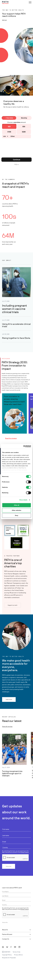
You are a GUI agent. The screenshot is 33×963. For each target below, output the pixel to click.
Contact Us (5, 939)
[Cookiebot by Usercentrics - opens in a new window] (23, 446)
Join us (4, 20)
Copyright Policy (7, 954)
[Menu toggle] (30, 2)
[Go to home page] (5, 2)
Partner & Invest (7, 934)
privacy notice (25, 852)
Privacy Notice (18, 954)
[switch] (28, 481)
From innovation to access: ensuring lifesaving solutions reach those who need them (14, 400)
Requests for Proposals (9, 957)
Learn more (9, 699)
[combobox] (16, 848)
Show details (23, 500)
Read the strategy (11, 438)
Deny (16, 515)
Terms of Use (16, 952)
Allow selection (16, 510)
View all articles (7, 726)
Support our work (12, 605)
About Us (5, 930)
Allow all (16, 505)
